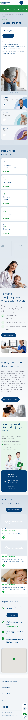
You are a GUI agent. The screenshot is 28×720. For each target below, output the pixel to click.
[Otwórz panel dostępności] (25, 717)
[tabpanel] (14, 59)
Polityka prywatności (7, 712)
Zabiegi (9, 9)
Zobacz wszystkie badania (10, 399)
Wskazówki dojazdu (12, 626)
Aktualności (12, 530)
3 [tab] (12, 92)
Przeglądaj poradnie (8, 335)
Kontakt (12, 615)
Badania (15, 9)
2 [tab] (10, 92)
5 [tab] (15, 92)
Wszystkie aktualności (14, 509)
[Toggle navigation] (26, 3)
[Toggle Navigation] (14, 682)
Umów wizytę (8, 35)
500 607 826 (11, 488)
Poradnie (3, 9)
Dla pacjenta (21, 9)
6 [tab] (17, 92)
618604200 (9, 608)
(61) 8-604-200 (12, 476)
